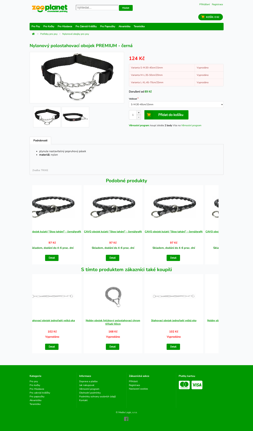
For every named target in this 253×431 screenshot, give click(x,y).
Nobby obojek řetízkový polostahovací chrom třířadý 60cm (113, 322)
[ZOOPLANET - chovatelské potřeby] (49, 8)
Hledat (125, 7)
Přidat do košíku (170, 114)
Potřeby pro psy (48, 34)
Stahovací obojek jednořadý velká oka (52, 320)
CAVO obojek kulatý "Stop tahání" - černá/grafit (52, 231)
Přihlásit (133, 381)
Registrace (217, 4)
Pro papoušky (107, 26)
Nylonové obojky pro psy (75, 34)
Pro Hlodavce (65, 26)
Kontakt (83, 400)
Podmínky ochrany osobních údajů (97, 396)
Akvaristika (124, 26)
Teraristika (139, 26)
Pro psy (35, 26)
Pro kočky (48, 26)
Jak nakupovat (86, 385)
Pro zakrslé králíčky (86, 26)
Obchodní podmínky (90, 392)
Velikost (133, 98)
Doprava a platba (88, 381)
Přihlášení (204, 4)
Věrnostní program (191, 125)
